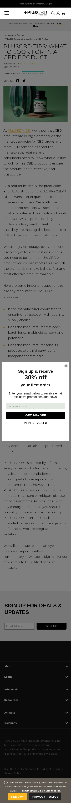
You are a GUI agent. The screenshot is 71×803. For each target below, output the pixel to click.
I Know (17, 796)
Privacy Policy (45, 796)
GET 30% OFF (35, 415)
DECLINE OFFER (35, 423)
